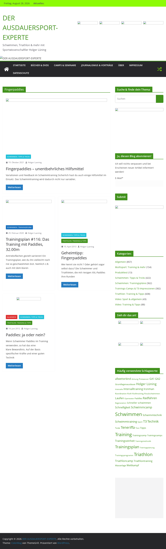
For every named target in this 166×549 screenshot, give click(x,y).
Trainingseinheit (125, 441)
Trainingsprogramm (124, 455)
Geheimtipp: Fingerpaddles (74, 255)
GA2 (157, 379)
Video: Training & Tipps (127, 304)
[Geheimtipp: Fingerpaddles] (84, 216)
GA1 (151, 379)
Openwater (129, 398)
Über (121, 65)
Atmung (135, 379)
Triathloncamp (124, 461)
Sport (140, 421)
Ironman (149, 389)
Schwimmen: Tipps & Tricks (18, 157)
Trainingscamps (154, 435)
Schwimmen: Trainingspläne (19, 227)
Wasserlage (120, 465)
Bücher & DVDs (40, 65)
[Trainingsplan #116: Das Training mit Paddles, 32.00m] (29, 212)
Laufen (119, 398)
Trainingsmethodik (143, 441)
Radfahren (150, 398)
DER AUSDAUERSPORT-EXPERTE (30, 27)
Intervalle (119, 389)
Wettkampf (133, 465)
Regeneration (120, 403)
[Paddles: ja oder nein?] (29, 306)
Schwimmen (128, 414)
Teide (117, 428)
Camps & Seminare (65, 65)
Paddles (138, 398)
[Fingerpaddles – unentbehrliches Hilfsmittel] (56, 126)
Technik (153, 421)
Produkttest (121, 272)
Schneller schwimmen (139, 402)
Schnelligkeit (122, 407)
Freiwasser (144, 379)
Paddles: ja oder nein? (25, 334)
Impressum (135, 65)
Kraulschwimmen (152, 393)
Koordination (121, 393)
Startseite (19, 65)
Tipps (143, 427)
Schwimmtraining (126, 421)
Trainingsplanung (147, 447)
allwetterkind (123, 379)
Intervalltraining (133, 389)
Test (137, 428)
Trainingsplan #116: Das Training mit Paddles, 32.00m (27, 244)
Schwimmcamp (141, 407)
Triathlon (143, 454)
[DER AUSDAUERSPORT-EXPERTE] (6, 69)
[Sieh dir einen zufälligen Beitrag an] (159, 69)
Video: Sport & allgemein (128, 299)
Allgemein (11, 317)
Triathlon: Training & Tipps (74, 241)
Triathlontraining (143, 461)
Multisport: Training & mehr (130, 267)
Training (123, 434)
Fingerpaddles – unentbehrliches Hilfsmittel (45, 168)
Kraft (129, 393)
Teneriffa (128, 427)
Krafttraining (138, 393)
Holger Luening (35, 162)
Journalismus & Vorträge (97, 65)
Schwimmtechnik (152, 415)
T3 (145, 421)
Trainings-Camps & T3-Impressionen (135, 288)
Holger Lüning (146, 384)
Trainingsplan (127, 446)
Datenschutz (21, 73)
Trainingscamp (139, 435)
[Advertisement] (139, 498)
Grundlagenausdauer (125, 384)
